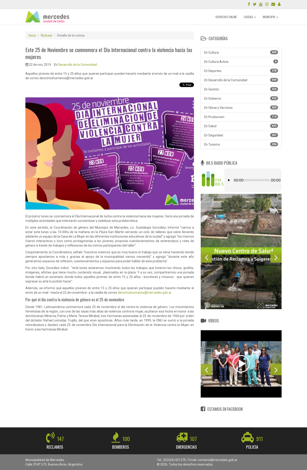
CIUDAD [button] (249, 16)
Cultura (242, 52)
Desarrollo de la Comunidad (77, 64)
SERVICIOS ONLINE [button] (226, 16)
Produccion (242, 117)
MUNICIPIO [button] (269, 16)
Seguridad (242, 135)
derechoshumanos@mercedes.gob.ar (144, 292)
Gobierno (242, 98)
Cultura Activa (242, 61)
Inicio (32, 35)
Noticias (46, 35)
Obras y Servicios (242, 107)
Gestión (242, 89)
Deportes (242, 71)
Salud (242, 126)
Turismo (242, 144)
